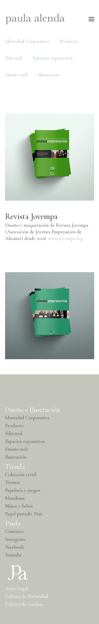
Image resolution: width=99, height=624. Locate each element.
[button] (91, 19)
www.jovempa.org (65, 238)
